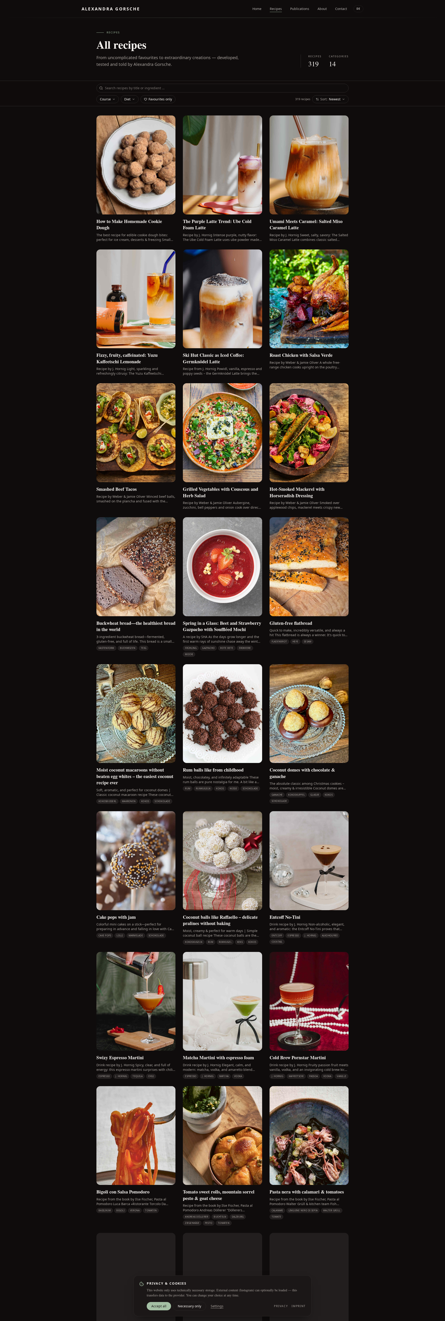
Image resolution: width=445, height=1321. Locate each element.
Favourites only (160, 99)
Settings (217, 1306)
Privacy (281, 1306)
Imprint (299, 1306)
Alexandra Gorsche (111, 9)
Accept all (158, 1306)
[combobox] (222, 88)
